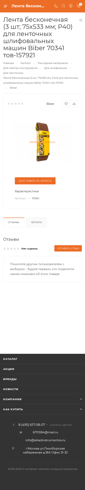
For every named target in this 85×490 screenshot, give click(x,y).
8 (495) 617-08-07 (31, 424)
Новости (10, 389)
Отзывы (13, 222)
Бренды (10, 379)
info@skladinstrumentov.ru (45, 440)
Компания (12, 399)
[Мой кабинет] (71, 6)
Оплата (36, 222)
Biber (50, 104)
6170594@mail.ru (45, 432)
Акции (8, 369)
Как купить (13, 409)
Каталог (10, 358)
